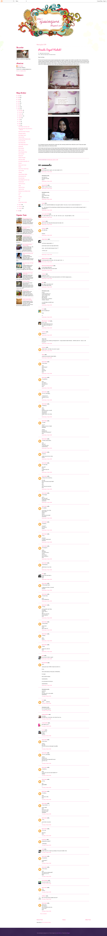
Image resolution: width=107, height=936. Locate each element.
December (21, 110)
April (19, 125)
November (21, 112)
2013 (19, 101)
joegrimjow (44, 839)
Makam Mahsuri (26, 290)
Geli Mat (20, 196)
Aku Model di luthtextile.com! (23, 161)
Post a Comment (43, 913)
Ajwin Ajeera (18, 4)
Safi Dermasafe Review (27, 218)
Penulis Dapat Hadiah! (49, 50)
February (20, 206)
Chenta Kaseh (21, 181)
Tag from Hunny (21, 187)
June (20, 121)
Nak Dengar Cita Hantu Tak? (23, 126)
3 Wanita (20, 172)
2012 (19, 103)
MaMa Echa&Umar (45, 258)
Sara (19, 198)
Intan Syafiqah (45, 880)
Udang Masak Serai (26, 235)
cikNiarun (44, 895)
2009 (19, 108)
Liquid (43, 203)
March (20, 204)
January (20, 208)
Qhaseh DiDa (44, 185)
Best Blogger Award (22, 135)
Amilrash (44, 274)
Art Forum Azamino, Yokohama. (26, 228)
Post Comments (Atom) (46, 922)
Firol (43, 700)
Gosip (19, 185)
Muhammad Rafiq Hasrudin (47, 265)
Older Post (88, 919)
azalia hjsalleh (45, 722)
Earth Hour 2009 (21, 159)
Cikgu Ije (43, 221)
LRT (19, 200)
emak (43, 168)
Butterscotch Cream (22, 165)
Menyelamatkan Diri (22, 176)
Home (64, 919)
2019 (19, 95)
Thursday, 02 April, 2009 (46, 696)
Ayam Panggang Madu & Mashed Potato (27, 245)
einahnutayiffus (45, 714)
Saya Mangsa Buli (21, 142)
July (19, 119)
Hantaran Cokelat (26, 281)
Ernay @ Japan (21, 178)
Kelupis (19, 166)
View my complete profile (21, 70)
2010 (19, 106)
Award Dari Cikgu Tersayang (23, 131)
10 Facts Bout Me (21, 140)
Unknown (44, 228)
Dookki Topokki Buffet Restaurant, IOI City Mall (27, 300)
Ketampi (20, 163)
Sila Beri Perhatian (21, 157)
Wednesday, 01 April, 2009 (47, 171)
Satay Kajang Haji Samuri (23, 144)
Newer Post (40, 919)
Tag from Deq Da (21, 183)
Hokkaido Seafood (21, 133)
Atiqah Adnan (45, 239)
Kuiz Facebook (21, 153)
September (21, 115)
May (19, 123)
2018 (19, 97)
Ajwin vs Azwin (21, 150)
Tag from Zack (21, 189)
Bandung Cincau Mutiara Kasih (24, 191)
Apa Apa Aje (20, 146)
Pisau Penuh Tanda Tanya (23, 168)
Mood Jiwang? (21, 148)
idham (43, 354)
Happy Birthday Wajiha (22, 174)
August (20, 117)
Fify (19, 194)
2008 (19, 210)
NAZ (43, 282)
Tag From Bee (21, 170)
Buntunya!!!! (20, 155)
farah (43, 308)
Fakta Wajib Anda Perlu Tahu (23, 179)
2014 (19, 99)
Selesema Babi (21, 137)
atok (43, 573)
